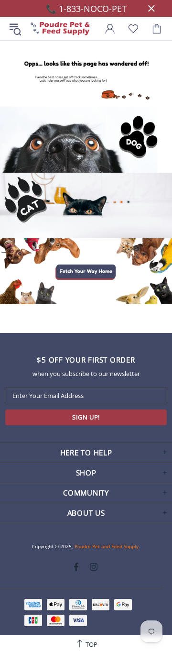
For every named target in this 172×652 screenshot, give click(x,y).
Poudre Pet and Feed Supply (60, 29)
